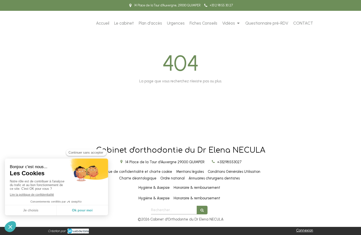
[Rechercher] (202, 210)
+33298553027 (229, 162)
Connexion (304, 230)
